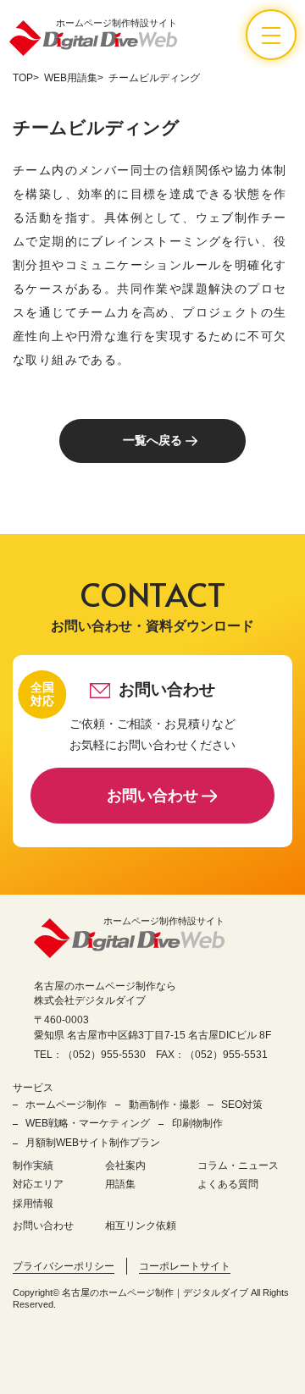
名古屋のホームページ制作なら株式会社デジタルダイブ (105, 993)
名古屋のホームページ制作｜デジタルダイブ (155, 1292)
